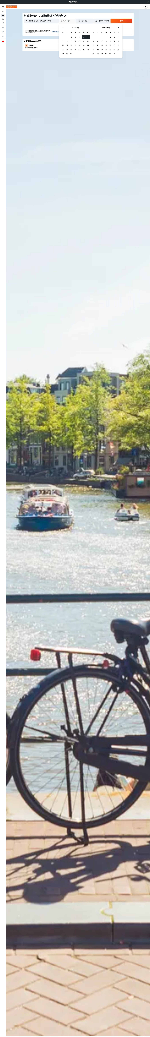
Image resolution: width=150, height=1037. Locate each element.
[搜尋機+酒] (3, 22)
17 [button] (75, 45)
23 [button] (71, 49)
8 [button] (106, 41)
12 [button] (83, 41)
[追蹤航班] (3, 31)
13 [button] (88, 41)
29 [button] (67, 54)
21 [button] (63, 49)
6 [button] (97, 41)
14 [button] (63, 45)
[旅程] (3, 36)
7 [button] (62, 41)
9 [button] (71, 41)
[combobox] (43, 21)
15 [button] (67, 45)
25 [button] (79, 49)
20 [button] (88, 45)
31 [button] (114, 54)
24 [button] (75, 49)
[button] (148, 2)
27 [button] (88, 49)
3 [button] (75, 37)
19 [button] (83, 45)
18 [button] (79, 45)
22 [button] (67, 49)
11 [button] (79, 41)
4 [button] (79, 37)
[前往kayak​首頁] (11, 6)
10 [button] (75, 41)
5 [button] (83, 37)
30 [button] (71, 54)
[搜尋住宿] (3, 15)
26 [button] (83, 49)
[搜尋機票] (3, 12)
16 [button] (71, 45)
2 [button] (71, 37)
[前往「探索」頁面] (3, 27)
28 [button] (63, 54)
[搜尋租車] (3, 19)
